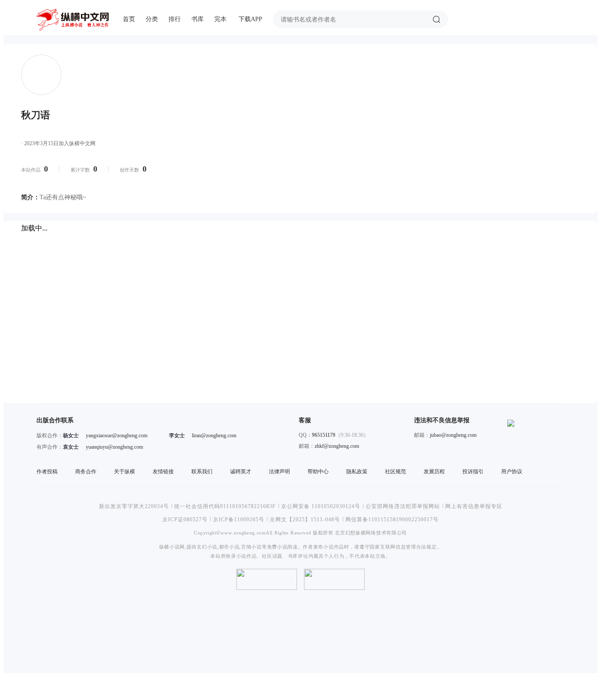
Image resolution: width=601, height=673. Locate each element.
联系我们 (202, 471)
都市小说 (229, 546)
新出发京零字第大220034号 (134, 506)
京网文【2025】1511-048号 (305, 519)
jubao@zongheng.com (453, 435)
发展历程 (434, 471)
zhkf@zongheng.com (337, 446)
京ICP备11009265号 (238, 519)
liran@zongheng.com (214, 435)
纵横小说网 (172, 546)
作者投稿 (47, 471)
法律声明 (279, 471)
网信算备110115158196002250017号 (392, 519)
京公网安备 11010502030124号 (320, 506)
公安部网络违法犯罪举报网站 (403, 506)
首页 (129, 19)
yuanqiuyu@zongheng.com (114, 447)
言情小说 (251, 546)
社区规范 (395, 471)
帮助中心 (318, 471)
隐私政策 (356, 471)
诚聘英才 (240, 471)
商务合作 (85, 471)
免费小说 (277, 546)
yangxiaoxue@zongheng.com (116, 435)
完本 (220, 19)
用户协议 (511, 471)
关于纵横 (124, 471)
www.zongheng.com (243, 532)
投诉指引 (473, 471)
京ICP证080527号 (185, 519)
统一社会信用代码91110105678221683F (225, 506)
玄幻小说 (207, 546)
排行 (175, 19)
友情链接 (163, 471)
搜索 (436, 19)
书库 (197, 19)
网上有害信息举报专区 (473, 506)
